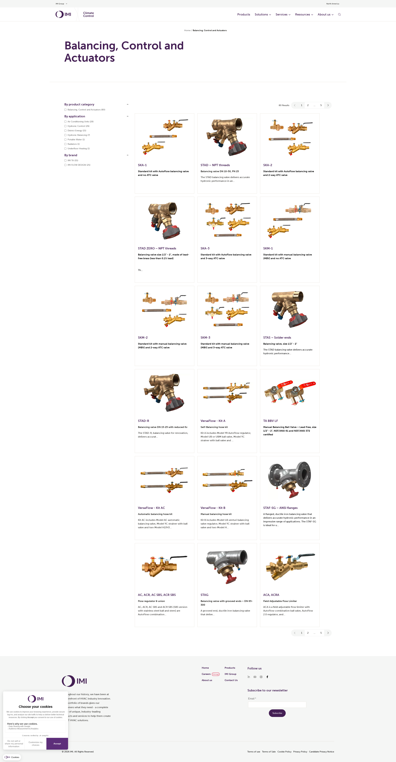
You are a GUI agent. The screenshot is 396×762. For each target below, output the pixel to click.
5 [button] (321, 105)
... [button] (314, 105)
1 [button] (301, 105)
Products (243, 14)
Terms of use (253, 751)
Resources (302, 14)
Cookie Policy (284, 751)
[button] (295, 105)
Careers (206, 674)
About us (324, 14)
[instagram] (261, 677)
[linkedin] (249, 677)
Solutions (261, 14)
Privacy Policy (300, 751)
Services (281, 14)
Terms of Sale (269, 751)
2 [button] (308, 105)
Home (187, 30)
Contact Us (231, 680)
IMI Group (230, 674)
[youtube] (255, 677)
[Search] (339, 14)
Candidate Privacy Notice (321, 751)
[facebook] (267, 677)
